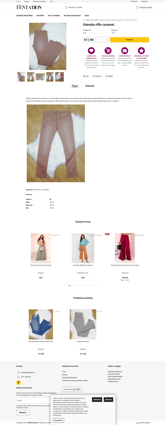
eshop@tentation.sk (28, 372)
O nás (18, 1)
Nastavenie (58, 420)
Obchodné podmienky (39, 1)
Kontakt (26, 1)
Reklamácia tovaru (114, 379)
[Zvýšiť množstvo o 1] (106, 39)
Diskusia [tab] (89, 85)
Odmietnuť (97, 399)
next (148, 258)
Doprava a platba (114, 374)
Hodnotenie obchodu (115, 372)
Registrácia (144, 1)
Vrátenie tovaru (113, 381)
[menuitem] (24, 15)
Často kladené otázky (115, 376)
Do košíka (129, 40)
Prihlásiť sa (23, 413)
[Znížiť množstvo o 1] (97, 39)
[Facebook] (18, 382)
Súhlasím (108, 399)
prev (17, 258)
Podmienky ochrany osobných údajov (75, 380)
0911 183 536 (26, 377)
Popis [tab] (75, 85)
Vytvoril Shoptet (144, 423)
